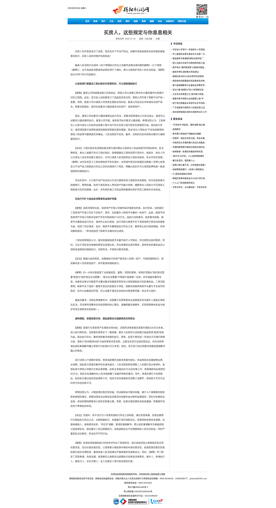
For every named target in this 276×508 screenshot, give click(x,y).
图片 (103, 21)
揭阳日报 (182, 21)
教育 (144, 21)
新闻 (95, 21)
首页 (87, 21)
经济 (120, 21)
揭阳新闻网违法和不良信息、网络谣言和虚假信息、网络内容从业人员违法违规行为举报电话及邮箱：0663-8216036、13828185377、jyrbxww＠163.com (138, 478)
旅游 (136, 21)
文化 (112, 21)
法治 (160, 21)
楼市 (128, 21)
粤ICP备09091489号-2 (138, 487)
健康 (152, 21)
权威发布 (170, 21)
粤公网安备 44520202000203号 (138, 491)
